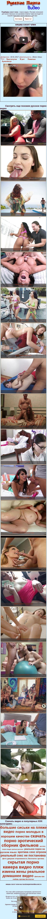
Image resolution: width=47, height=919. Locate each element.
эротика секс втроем (32, 852)
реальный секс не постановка (23, 855)
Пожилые (32, 59)
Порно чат (28, 19)
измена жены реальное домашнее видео (23, 873)
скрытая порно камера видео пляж (23, 864)
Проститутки (11, 59)
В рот (22, 59)
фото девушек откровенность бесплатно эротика (23, 859)
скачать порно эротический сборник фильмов (24, 841)
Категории (18, 19)
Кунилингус (7, 61)
